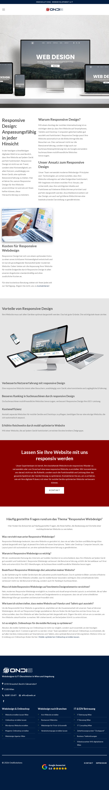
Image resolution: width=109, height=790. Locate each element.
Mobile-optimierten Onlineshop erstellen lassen (59, 637)
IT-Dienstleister (24, 676)
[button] (54, 767)
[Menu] (3, 9)
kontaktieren (43, 286)
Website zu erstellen (69, 469)
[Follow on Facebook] (4, 701)
